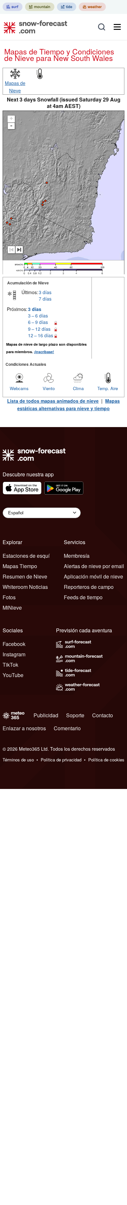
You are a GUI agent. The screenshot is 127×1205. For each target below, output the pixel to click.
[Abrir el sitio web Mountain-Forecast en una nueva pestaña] (39, 7)
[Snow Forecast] (33, 26)
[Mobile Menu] (117, 27)
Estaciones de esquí (26, 555)
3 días (45, 292)
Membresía (77, 555)
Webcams (19, 388)
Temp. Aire (107, 388)
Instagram (14, 654)
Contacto (102, 715)
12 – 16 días (40, 335)
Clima (78, 388)
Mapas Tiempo (20, 566)
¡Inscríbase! (44, 351)
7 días (45, 298)
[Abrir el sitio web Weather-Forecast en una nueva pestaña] (92, 7)
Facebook (14, 644)
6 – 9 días (38, 322)
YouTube (13, 675)
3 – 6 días (38, 315)
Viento (49, 388)
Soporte (75, 715)
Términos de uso (18, 760)
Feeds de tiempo (83, 597)
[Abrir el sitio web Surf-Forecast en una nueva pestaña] (12, 7)
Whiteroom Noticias (25, 587)
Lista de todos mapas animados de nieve (53, 401)
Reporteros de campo (89, 587)
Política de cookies (106, 760)
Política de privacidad (61, 760)
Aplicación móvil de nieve (93, 576)
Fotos (9, 597)
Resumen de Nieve (25, 576)
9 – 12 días (39, 329)
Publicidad (46, 715)
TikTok (10, 664)
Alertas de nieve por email (94, 566)
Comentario (67, 728)
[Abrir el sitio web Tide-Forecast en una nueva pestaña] (66, 7)
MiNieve (12, 607)
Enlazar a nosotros (24, 728)
